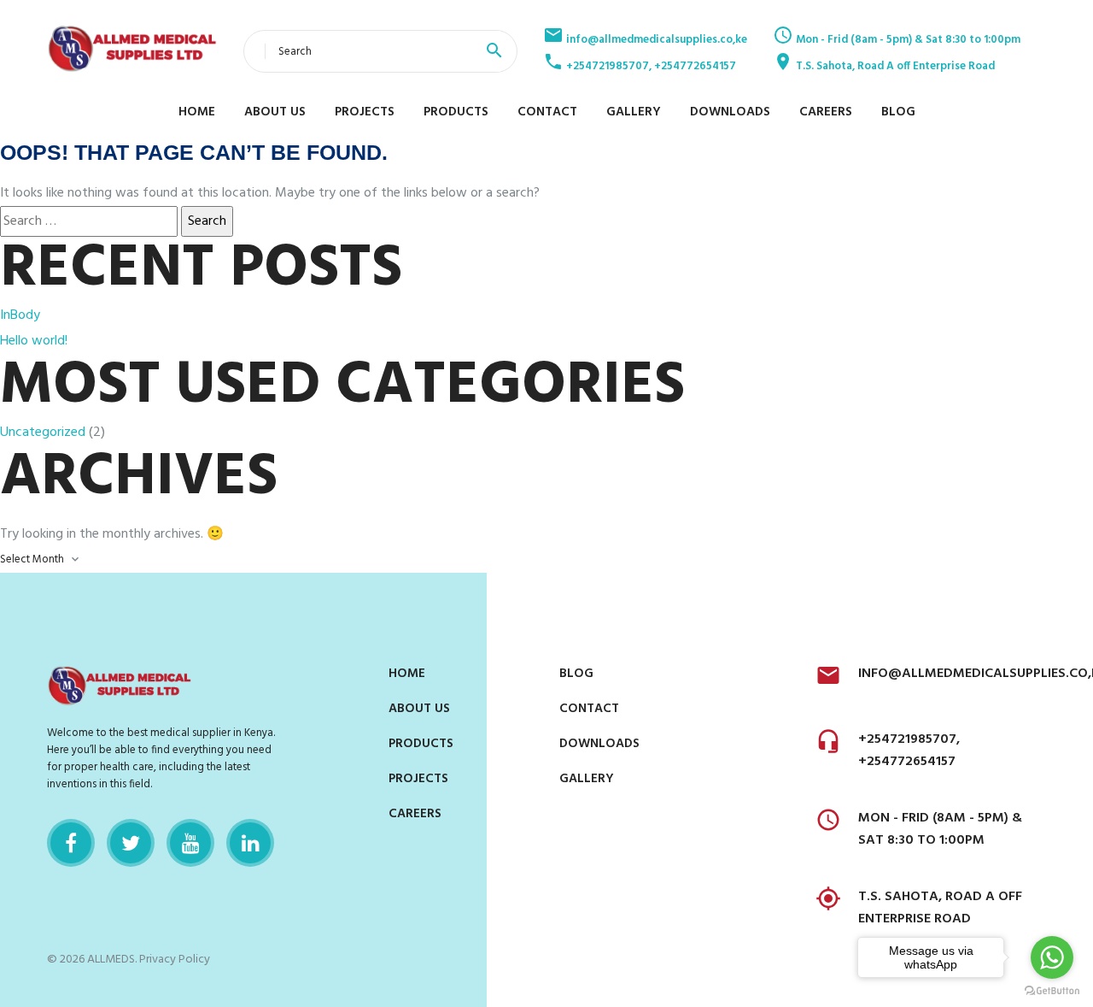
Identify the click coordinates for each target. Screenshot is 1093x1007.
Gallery (633, 112)
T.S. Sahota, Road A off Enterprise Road (894, 66)
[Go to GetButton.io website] (1052, 990)
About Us (275, 112)
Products (456, 112)
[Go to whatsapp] (1052, 957)
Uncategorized (42, 432)
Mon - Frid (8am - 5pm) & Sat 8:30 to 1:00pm (906, 40)
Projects (365, 112)
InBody (20, 315)
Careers (825, 112)
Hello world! (33, 341)
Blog (898, 112)
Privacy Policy (174, 959)
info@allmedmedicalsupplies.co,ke (655, 40)
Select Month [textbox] (32, 559)
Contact (547, 112)
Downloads (730, 112)
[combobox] (42, 559)
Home (196, 112)
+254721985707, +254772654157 (650, 66)
